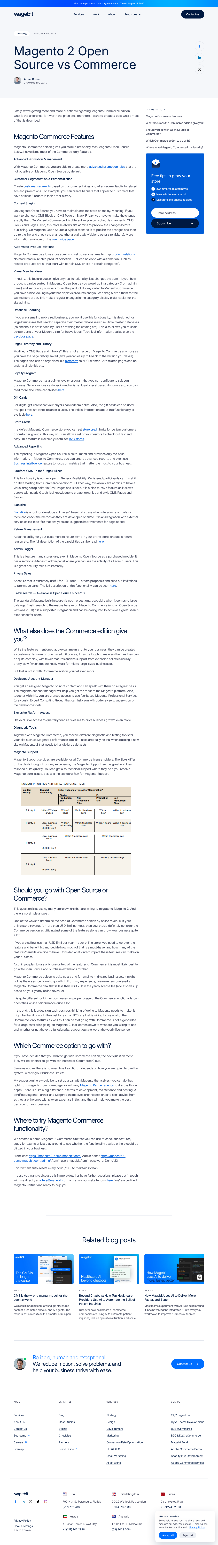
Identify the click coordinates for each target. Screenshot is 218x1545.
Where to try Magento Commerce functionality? (174, 147)
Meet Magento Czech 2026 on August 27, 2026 (120, 3)
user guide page (63, 239)
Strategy (111, 1415)
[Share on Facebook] (199, 46)
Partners (64, 1442)
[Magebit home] (23, 14)
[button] (76, 829)
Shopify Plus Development (187, 1456)
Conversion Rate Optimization (124, 1442)
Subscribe (164, 223)
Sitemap (19, 1449)
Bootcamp (20, 1435)
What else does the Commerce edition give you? (175, 123)
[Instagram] (46, 1502)
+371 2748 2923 (171, 1507)
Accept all (168, 1535)
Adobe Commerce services (187, 1462)
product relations (123, 254)
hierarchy (71, 361)
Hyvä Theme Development (187, 1422)
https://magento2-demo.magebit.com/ (55, 1156)
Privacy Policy (22, 1520)
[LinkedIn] (23, 1502)
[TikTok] (38, 1502)
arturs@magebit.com (53, 1180)
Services (78, 14)
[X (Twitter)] (31, 1502)
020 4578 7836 (121, 1507)
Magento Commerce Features (164, 116)
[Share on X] (199, 69)
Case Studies (67, 1422)
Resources (130, 14)
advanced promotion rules (107, 166)
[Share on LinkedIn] (199, 57)
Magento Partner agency (97, 1085)
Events (63, 1428)
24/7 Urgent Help (181, 1415)
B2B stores (76, 439)
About (111, 14)
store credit (90, 429)
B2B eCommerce (181, 1428)
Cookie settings (23, 1526)
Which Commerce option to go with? (168, 140)
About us (19, 1422)
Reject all (188, 1535)
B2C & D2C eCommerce (186, 1435)
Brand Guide (66, 1449)
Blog (61, 1415)
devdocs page (23, 336)
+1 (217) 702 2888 (74, 1529)
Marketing (112, 1435)
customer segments (37, 186)
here (61, 390)
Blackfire (20, 512)
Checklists (65, 1435)
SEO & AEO (113, 1449)
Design (110, 1422)
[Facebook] (16, 1502)
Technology (21, 33)
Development (114, 1428)
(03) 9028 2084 (121, 1529)
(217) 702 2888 (72, 1507)
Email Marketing (116, 1456)
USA (72, 1494)
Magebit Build (179, 1442)
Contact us (192, 14)
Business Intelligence (28, 463)
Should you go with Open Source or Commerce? (167, 131)
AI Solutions (113, 1462)
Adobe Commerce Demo (186, 1449)
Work (96, 14)
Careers (18, 1442)
